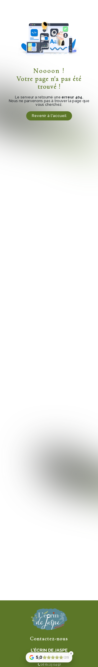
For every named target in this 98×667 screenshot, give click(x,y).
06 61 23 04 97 (50, 664)
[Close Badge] (71, 653)
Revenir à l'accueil (49, 116)
